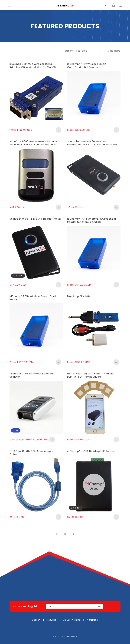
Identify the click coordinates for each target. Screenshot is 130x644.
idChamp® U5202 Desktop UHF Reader (91, 451)
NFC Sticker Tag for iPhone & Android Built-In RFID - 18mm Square (90, 375)
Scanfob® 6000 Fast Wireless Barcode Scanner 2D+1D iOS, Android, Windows (33, 143)
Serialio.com (71, 637)
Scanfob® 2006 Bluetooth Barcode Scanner (31, 375)
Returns (51, 619)
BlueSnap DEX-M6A (79, 296)
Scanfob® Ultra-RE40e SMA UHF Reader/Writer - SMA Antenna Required (92, 143)
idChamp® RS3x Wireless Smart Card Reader (33, 298)
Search (36, 619)
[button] (9, 5)
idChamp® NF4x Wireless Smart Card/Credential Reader (87, 65)
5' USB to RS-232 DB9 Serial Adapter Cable (32, 452)
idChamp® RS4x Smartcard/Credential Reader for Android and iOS (91, 220)
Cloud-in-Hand (72, 619)
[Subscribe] (99, 606)
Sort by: (69, 51)
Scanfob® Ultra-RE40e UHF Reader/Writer (35, 218)
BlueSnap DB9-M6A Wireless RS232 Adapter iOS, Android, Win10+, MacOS (33, 65)
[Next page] (73, 533)
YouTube (92, 619)
